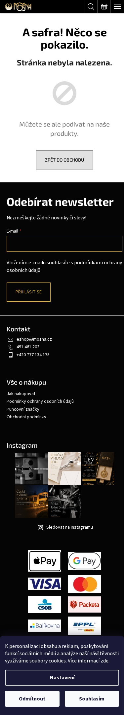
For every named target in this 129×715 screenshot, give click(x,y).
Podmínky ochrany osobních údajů (40, 401)
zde (104, 660)
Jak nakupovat (21, 394)
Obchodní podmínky (26, 417)
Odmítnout (32, 698)
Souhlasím (92, 698)
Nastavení (62, 677)
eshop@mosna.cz (34, 339)
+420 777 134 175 (33, 355)
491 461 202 (28, 347)
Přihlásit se (29, 292)
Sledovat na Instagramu (69, 527)
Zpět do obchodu (64, 160)
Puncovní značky (23, 409)
